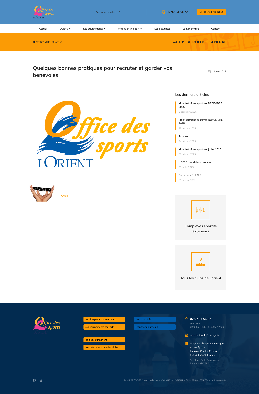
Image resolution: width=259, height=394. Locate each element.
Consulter (200, 225)
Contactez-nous (213, 12)
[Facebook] (34, 380)
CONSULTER (200, 274)
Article (64, 195)
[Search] (97, 12)
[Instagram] (40, 380)
